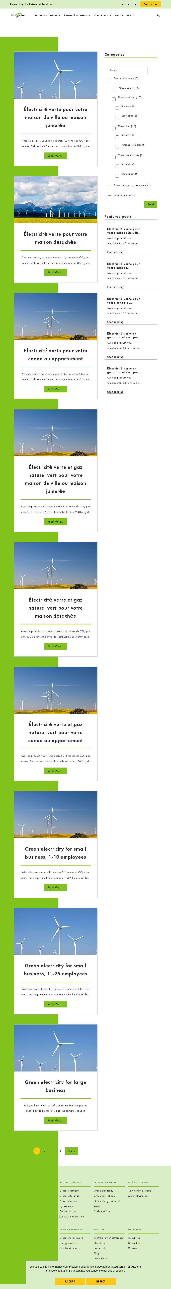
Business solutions (46, 15)
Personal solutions (76, 15)
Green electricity (130, 97)
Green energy (130, 88)
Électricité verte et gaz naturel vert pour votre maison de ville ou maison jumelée (123, 339)
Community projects (139, 1190)
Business (128, 106)
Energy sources (68, 1243)
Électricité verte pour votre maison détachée (123, 268)
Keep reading (115, 252)
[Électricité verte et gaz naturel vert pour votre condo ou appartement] (55, 695)
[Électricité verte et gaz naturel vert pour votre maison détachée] (55, 571)
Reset (151, 204)
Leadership (100, 1248)
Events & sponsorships (73, 1216)
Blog (96, 1253)
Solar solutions (124, 195)
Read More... (56, 156)
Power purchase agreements (132, 185)
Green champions (138, 1195)
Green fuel (127, 126)
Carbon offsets (68, 1211)
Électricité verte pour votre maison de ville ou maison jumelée (56, 117)
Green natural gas (130, 155)
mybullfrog (129, 4)
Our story (99, 1243)
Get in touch (123, 15)
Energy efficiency (126, 78)
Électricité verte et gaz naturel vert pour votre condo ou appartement (55, 732)
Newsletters (101, 1258)
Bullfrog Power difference (109, 1237)
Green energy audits (71, 1237)
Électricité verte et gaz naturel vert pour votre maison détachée (55, 608)
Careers (132, 1248)
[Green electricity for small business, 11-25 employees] (55, 937)
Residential (129, 115)
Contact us (150, 4)
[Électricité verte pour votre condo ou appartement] (55, 322)
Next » (71, 1151)
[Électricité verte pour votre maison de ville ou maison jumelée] (55, 80)
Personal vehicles (133, 144)
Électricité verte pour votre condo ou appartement (123, 302)
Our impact (101, 15)
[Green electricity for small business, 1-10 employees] (55, 820)
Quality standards (70, 1248)
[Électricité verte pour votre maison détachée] (55, 205)
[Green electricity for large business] (55, 1053)
